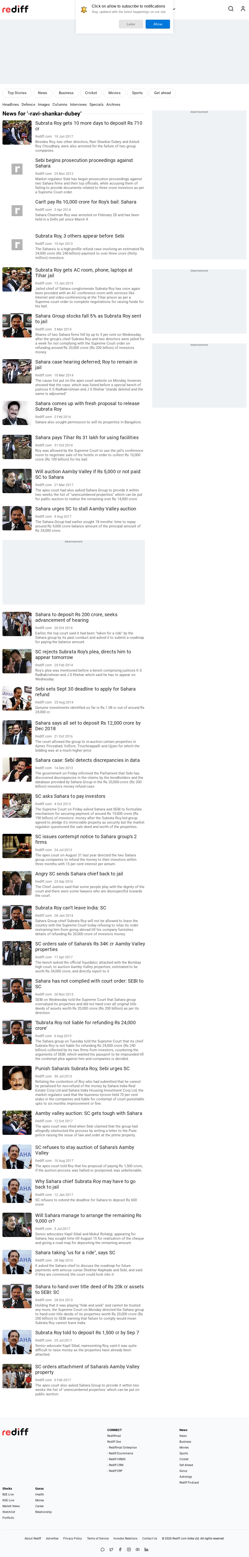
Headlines (10, 104)
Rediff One (114, 1441)
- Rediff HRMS (116, 1459)
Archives (113, 104)
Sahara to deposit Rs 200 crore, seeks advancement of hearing (76, 617)
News (42, 93)
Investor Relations (125, 1538)
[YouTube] (138, 1550)
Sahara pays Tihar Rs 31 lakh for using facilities (87, 437)
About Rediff (33, 1538)
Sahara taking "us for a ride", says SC (75, 1252)
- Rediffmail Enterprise (121, 1447)
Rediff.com (179, 1538)
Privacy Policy (72, 1538)
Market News (11, 1506)
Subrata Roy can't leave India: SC (70, 908)
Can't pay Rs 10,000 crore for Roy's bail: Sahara (85, 202)
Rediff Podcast (189, 1482)
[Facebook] (120, 1550)
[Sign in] (243, 9)
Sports (137, 93)
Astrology (185, 1476)
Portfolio (8, 1518)
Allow (157, 24)
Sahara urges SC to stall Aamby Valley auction (85, 509)
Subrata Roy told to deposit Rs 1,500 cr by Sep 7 (87, 1332)
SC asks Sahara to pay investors (70, 796)
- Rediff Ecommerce (120, 1453)
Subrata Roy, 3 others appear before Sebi (79, 236)
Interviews (78, 104)
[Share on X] (111, 1550)
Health (39, 1494)
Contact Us (149, 1538)
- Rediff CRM (115, 1465)
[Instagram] (129, 1550)
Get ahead (162, 93)
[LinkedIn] (146, 1550)
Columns (60, 104)
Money (39, 1500)
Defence (28, 104)
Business (66, 93)
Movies (114, 93)
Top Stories (17, 93)
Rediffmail (114, 1436)
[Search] (230, 9)
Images (44, 104)
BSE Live (8, 1494)
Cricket (91, 93)
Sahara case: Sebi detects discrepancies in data (87, 760)
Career (39, 1506)
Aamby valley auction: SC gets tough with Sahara (88, 1113)
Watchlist (8, 1512)
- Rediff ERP (115, 1471)
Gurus (183, 1471)
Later (131, 24)
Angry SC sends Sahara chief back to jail (79, 874)
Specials (96, 104)
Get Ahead (186, 1465)
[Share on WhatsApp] (103, 1550)
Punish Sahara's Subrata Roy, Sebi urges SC (82, 1068)
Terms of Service (98, 1538)
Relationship (43, 1512)
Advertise (52, 1538)
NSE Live (8, 1500)
